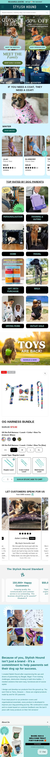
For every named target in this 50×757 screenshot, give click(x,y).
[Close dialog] (49, 727)
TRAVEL (37, 254)
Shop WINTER (9, 131)
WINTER (6, 126)
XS (6, 450)
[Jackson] (14, 439)
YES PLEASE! (37, 743)
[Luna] (9, 439)
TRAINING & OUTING (37, 217)
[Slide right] (45, 153)
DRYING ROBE (13, 326)
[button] (2, 6)
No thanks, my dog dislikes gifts (37, 746)
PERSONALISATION (13, 216)
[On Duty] (19, 439)
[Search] (47, 13)
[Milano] (4, 439)
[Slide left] (5, 153)
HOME (13, 254)
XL (39, 450)
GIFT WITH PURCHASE (13, 289)
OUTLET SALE (37, 326)
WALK (37, 288)
